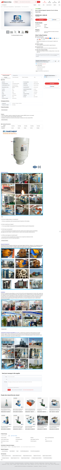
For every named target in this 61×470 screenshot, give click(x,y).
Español (11, 464)
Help (43, 4)
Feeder (17, 451)
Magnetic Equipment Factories (6, 455)
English (8, 464)
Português (14, 464)
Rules (59, 4)
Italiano (26, 464)
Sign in (59, 2)
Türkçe (49, 464)
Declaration (40, 466)
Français (18, 464)
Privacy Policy (44, 466)
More (2, 459)
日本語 (41, 464)
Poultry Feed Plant (3, 437)
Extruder (17, 441)
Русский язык (22, 464)
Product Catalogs (14, 435)
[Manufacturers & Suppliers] (6, 2)
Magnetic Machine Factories (27, 455)
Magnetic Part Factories (37, 455)
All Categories (4, 4)
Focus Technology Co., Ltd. (24, 466)
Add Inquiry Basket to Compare (17, 35)
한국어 (38, 464)
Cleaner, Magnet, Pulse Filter (34, 439)
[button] (39, 77)
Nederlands (32, 464)
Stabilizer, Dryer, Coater (48, 441)
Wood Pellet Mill (12, 451)
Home (2, 6)
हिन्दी (43, 464)
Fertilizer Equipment (33, 441)
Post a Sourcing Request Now (28, 389)
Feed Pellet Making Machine (24, 451)
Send (9, 389)
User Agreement (36, 466)
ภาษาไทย (46, 464)
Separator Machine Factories (17, 455)
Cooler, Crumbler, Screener (5, 439)
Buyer (39, 4)
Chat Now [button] (54, 19)
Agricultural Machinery (18, 6)
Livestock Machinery (5, 451)
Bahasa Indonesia (57, 464)
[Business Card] (58, 79)
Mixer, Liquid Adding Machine (49, 437)
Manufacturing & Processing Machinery (9, 6)
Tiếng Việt (52, 464)
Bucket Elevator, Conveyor (5, 441)
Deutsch (29, 464)
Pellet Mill (31, 437)
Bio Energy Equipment (19, 439)
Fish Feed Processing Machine (35, 451)
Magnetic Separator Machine (47, 455)
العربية (35, 464)
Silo (45, 439)
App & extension (49, 4)
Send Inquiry (41, 19)
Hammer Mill (17, 437)
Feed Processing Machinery (25, 6)
